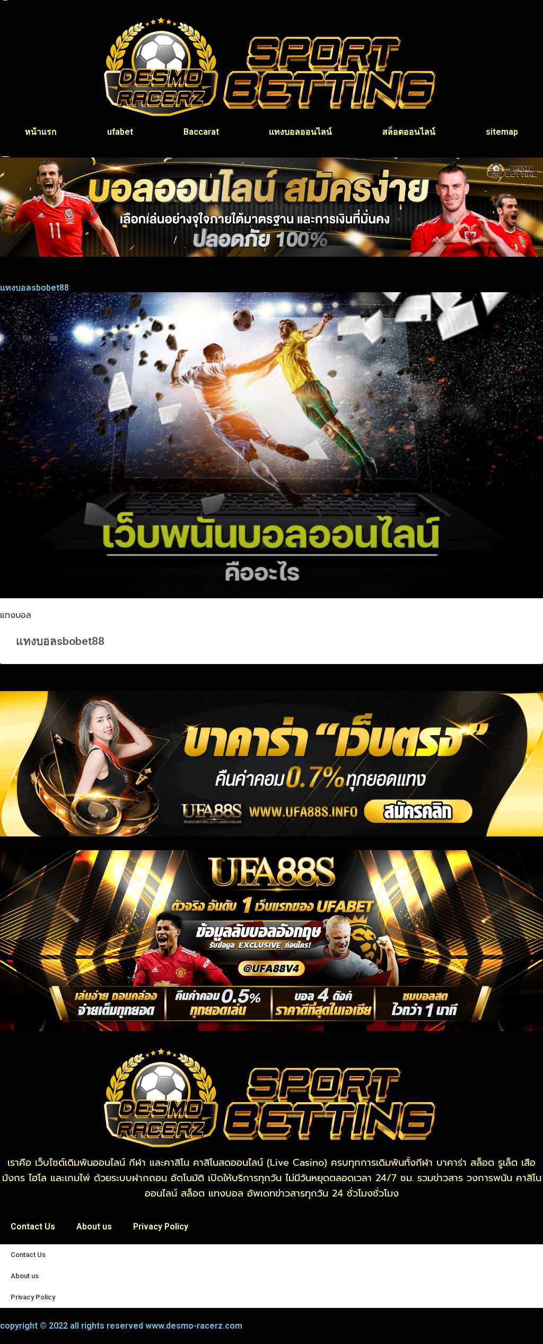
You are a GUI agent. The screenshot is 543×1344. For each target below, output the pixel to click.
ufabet (120, 132)
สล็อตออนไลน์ (408, 132)
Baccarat (201, 132)
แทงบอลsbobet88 (60, 641)
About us (94, 1226)
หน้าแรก (41, 132)
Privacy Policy (160, 1226)
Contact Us (33, 1226)
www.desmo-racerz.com (193, 1326)
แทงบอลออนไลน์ (300, 132)
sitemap (502, 132)
